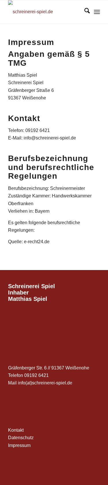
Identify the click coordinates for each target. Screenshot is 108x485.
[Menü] (97, 12)
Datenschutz (21, 437)
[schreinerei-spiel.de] (45, 11)
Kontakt (16, 430)
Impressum (19, 445)
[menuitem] (84, 11)
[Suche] (84, 11)
